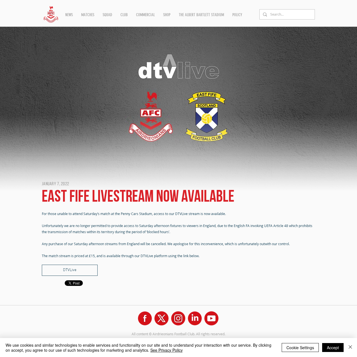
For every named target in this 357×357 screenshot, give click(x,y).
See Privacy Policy (166, 350)
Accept (333, 347)
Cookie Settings (300, 347)
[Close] (350, 347)
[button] (69, 15)
